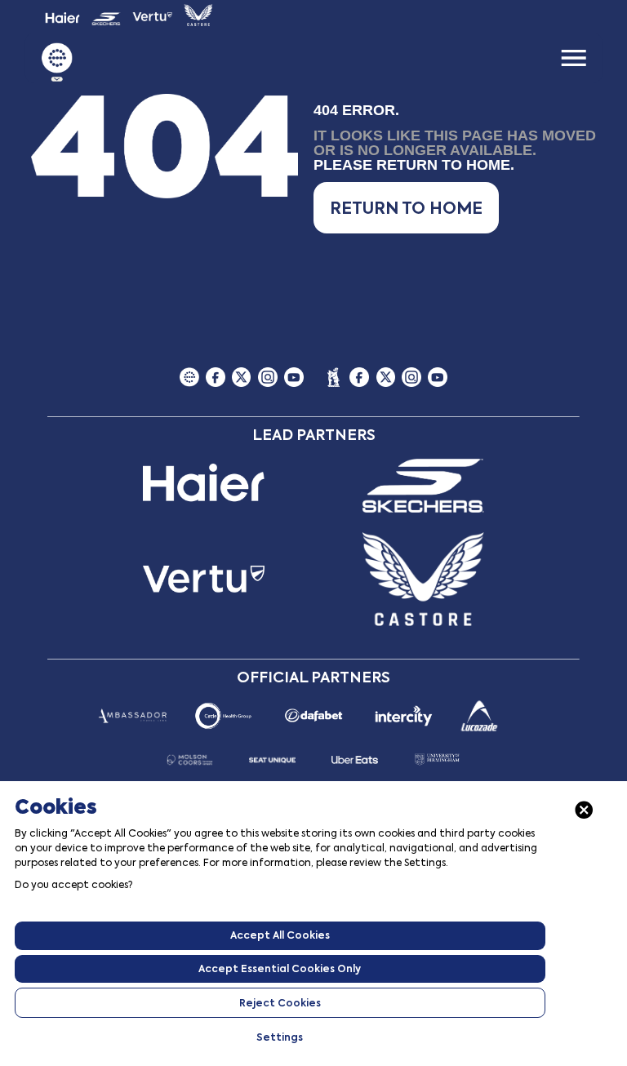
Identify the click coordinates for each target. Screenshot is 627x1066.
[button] (406, 207)
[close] (584, 810)
